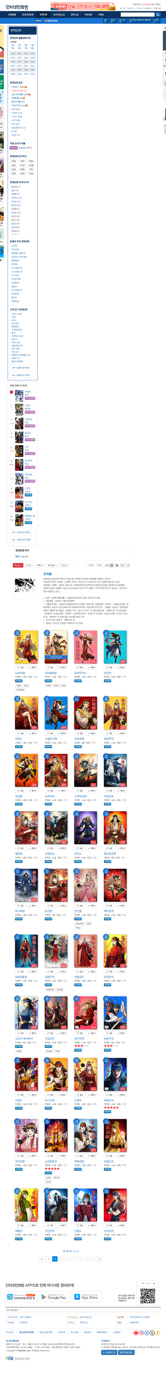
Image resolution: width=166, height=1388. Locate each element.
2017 (19, 61)
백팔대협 (79, 1161)
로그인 (122, 8)
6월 (19, 48)
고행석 (22, 161)
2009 (19, 69)
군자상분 (109, 1231)
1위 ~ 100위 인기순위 (21, 532)
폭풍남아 (15, 326)
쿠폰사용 (157, 8)
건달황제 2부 (17, 345)
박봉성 (31, 161)
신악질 (14, 245)
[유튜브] (136, 1332)
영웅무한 (109, 1038)
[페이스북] (146, 1332)
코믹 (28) (15, 123)
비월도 (18, 1100)
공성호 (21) (15, 201)
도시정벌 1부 (17, 290)
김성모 (13, 169)
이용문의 (116, 1332)
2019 (32, 57)
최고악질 (15, 249)
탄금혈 (48, 911)
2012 (26, 65)
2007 (32, 69)
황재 (31, 169)
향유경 (27, 433)
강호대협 (20, 673)
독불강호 (109, 1161)
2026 (13, 53)
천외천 (107, 673)
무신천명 (49, 1100)
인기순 (28, 565)
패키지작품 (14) (18, 101)
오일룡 (31, 165)
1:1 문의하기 (108, 1352)
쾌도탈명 (109, 911)
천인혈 (78, 911)
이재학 (13, 173)
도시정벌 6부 (17, 267)
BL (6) (14, 131)
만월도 (78, 1231)
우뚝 (13, 316)
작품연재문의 (102, 1332)
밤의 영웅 (16, 348)
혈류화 (18, 853)
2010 (13, 69)
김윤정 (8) (15, 223)
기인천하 (49, 1231)
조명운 (31, 173)
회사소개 (9, 1332)
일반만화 (18, 147)
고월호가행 (51, 739)
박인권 (22, 165)
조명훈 (22, 173)
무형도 (18, 739)
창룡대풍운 (21, 977)
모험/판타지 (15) (18, 127)
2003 (32, 73)
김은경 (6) (15, 227)
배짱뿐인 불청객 (18, 253)
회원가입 (131, 8)
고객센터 (105, 1340)
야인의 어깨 (16, 313)
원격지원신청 (125, 1352)
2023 (32, 53)
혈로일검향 (110, 853)
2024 (26, 53)
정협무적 (49, 977)
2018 (13, 61)
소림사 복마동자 (24, 1038)
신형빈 (13, 165)
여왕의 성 (16, 358)
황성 (27, 394)
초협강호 (49, 853)
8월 (32, 48)
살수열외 (15, 323)
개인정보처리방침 (26, 1332)
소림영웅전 (51, 1161)
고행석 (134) (16, 197)
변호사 (14, 339)
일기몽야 (28, 460)
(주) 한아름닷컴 (12, 1340)
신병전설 (28, 419)
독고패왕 (20, 911)
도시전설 (15, 275)
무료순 (63, 565)
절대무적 (109, 739)
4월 (32, 44)
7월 (26, 48)
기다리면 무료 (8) (19, 90)
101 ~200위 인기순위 (21, 375)
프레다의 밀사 (17, 335)
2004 (26, 73)
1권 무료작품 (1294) (20, 94)
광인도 (78, 853)
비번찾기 (148, 8)
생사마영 (79, 1038)
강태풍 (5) (15, 193)
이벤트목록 (134, 1322)
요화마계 (49, 796)
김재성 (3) (15, 231)
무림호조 (109, 796)
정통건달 (15, 301)
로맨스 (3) (16, 134)
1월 (13, 44)
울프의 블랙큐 (17, 361)
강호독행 (79, 739)
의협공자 (49, 1038)
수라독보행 (80, 796)
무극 (27, 446)
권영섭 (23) (15, 205)
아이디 (139, 8)
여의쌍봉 (20, 1161)
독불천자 (109, 1100)
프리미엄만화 (25, 1317)
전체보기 (15, 86)
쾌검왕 (27, 391)
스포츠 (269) (17, 116)
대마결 (14, 264)
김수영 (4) (15, 216)
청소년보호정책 (45, 1332)
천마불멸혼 (51, 673)
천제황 (22, 169)
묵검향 (13, 161)
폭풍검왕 (15, 260)
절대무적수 (80, 673)
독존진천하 (16, 278)
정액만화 (15, 30)
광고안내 (74, 1332)
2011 (32, 65)
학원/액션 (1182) (19, 105)
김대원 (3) (15, 208)
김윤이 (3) (15, 219)
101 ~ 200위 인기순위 (21, 539)
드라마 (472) (17, 112)
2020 (26, 57)
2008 (26, 69)
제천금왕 (28, 474)
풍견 (13, 332)
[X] (152, 1332)
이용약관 (61, 1332)
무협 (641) (16, 109)
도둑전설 (15, 293)
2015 (32, 61)
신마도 (27, 405)
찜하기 (33, 667)
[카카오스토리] (157, 1332)
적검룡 (18, 796)
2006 (13, 73)
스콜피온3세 (17, 329)
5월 (13, 48)
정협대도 (79, 977)
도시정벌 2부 (17, 271)
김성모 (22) (15, 212)
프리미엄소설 (85, 1317)
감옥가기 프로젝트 (19, 256)
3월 (26, 44)
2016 (26, 61)
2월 (19, 44)
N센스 (14, 320)
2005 (19, 73)
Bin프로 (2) (15, 186)
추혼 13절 (16, 342)
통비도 (14, 297)
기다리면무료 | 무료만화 (139, 1317)
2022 (13, 57)
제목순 (39, 565)
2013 (19, 65)
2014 (13, 65)
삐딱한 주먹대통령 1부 (21, 355)
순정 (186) (16, 120)
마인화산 (15, 282)
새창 (22, 667)
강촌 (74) (15, 190)
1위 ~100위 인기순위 (21, 367)
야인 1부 (15, 351)
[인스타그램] (141, 1332)
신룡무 (78, 1100)
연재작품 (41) (17, 98)
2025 (19, 53)
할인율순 (51, 565)
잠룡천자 (109, 977)
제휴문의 (87, 1332)
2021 (19, 57)
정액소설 (83, 1322)
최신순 (17, 565)
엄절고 (14, 286)
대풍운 (18, 1231)
